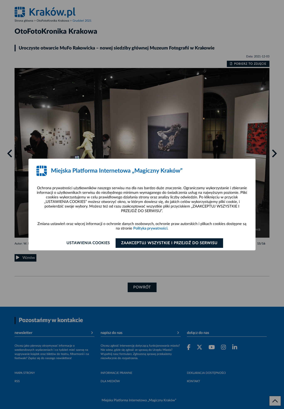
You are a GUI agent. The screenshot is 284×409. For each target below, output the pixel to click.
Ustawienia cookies (88, 243)
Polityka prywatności (150, 228)
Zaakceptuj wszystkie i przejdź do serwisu (169, 243)
